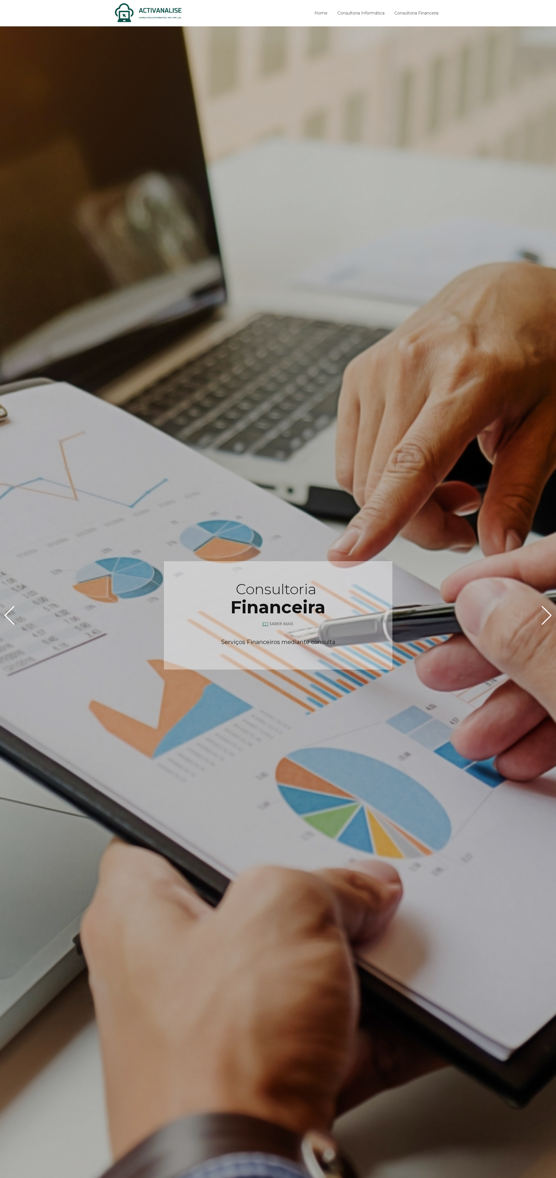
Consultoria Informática (361, 13)
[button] (9, 615)
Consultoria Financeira (416, 13)
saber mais (280, 623)
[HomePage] (148, 13)
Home (321, 13)
